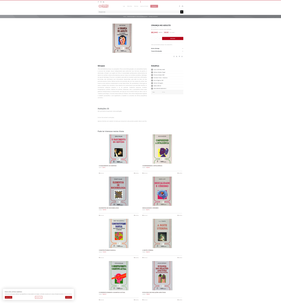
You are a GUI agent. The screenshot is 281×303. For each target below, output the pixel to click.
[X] (176, 56)
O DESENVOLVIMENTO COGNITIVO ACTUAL (112, 292)
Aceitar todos (8, 297)
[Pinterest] (179, 56)
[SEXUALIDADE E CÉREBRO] (162, 191)
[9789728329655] (122, 38)
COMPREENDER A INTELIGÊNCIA (152, 165)
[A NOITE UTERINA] (162, 233)
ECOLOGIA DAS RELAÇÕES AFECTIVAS (154, 292)
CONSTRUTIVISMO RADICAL (107, 250)
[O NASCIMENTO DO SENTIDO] (119, 149)
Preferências (68, 297)
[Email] (182, 56)
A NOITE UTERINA (147, 250)
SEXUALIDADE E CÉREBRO (150, 208)
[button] (167, 48)
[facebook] (98, 1)
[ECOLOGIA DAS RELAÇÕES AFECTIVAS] (162, 275)
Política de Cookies (68, 294)
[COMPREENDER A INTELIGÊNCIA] (162, 149)
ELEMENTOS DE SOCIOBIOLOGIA (109, 208)
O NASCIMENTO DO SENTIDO (107, 165)
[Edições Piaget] (103, 4)
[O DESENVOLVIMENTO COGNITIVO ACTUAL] (119, 275)
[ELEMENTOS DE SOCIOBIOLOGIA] (119, 191)
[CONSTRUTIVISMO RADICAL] (119, 233)
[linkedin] (103, 1)
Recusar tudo (38, 297)
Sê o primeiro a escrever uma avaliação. (161, 29)
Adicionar (172, 38)
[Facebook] (174, 56)
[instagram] (100, 1)
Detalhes (137, 173)
